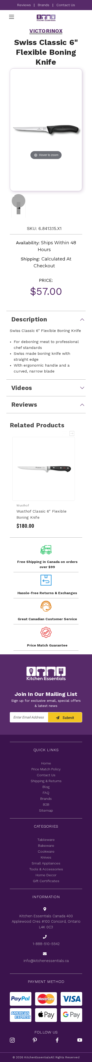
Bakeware (46, 845)
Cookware (46, 851)
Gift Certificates (46, 881)
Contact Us (65, 5)
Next (72, 433)
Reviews (24, 5)
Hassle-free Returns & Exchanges (47, 593)
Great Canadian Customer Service (47, 619)
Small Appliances (46, 863)
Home (46, 763)
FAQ (46, 793)
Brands (43, 5)
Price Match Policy (46, 769)
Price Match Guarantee (47, 645)
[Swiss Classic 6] (18, 201)
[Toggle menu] (11, 17)
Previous (65, 433)
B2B (46, 804)
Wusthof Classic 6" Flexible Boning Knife (41, 514)
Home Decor (46, 875)
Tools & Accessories (46, 869)
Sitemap (46, 810)
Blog (46, 787)
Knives (46, 857)
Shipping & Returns (46, 781)
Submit (68, 718)
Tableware (46, 840)
